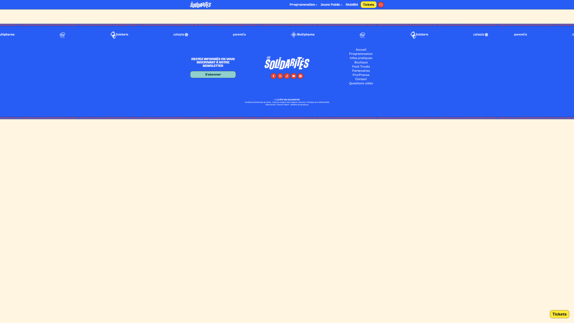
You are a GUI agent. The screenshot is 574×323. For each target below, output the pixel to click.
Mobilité (352, 5)
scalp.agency (303, 104)
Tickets (368, 5)
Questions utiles (361, 83)
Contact (361, 79)
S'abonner (213, 74)
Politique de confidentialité (318, 102)
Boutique (361, 62)
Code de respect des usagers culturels (288, 102)
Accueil (361, 50)
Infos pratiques (361, 58)
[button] (381, 5)
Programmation (361, 54)
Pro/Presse (361, 75)
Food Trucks (361, 67)
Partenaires (361, 71)
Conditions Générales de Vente (258, 102)
